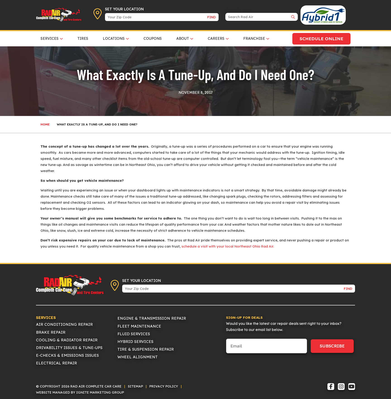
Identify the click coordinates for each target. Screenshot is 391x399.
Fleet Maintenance (139, 326)
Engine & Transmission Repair (151, 318)
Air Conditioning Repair (64, 324)
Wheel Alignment (137, 356)
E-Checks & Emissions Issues (67, 355)
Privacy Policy (163, 386)
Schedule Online (321, 38)
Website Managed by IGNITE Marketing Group (80, 392)
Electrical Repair (56, 363)
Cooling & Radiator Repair (67, 340)
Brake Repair (50, 332)
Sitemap (135, 386)
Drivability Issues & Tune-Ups (69, 347)
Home (45, 124)
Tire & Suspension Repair (145, 349)
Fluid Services (133, 333)
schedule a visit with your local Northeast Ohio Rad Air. (227, 246)
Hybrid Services (135, 341)
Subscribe (332, 346)
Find (211, 17)
